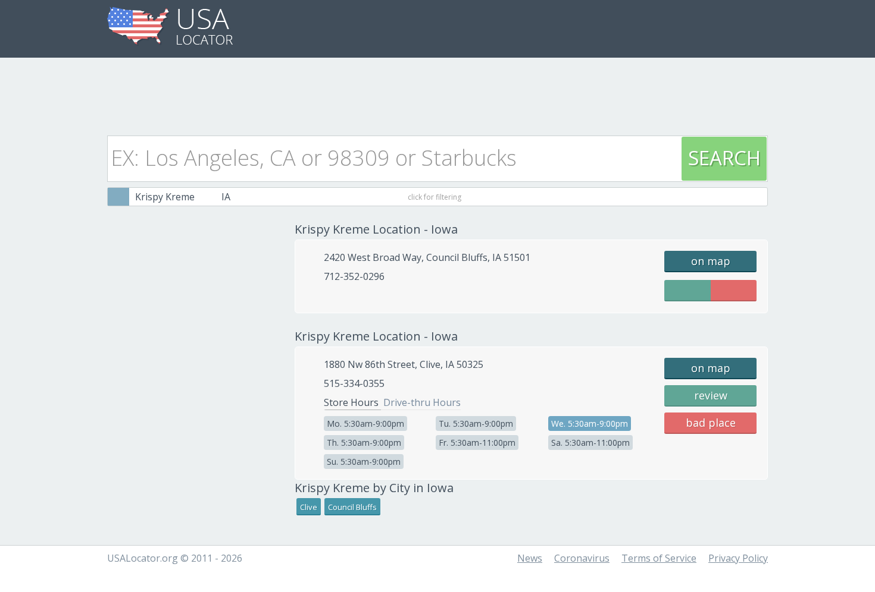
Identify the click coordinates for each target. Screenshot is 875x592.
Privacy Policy (738, 558)
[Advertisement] (437, 93)
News (529, 558)
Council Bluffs (352, 507)
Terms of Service (658, 558)
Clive (308, 507)
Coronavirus (582, 558)
